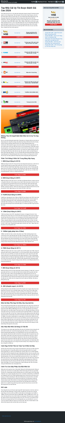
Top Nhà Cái (34, 1)
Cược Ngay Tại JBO (20, 299)
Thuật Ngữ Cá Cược (52, 1)
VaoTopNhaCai (37, 421)
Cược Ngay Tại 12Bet (20, 228)
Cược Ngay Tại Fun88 (20, 208)
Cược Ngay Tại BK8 (20, 283)
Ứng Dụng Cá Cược (42, 1)
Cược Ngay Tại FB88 (20, 264)
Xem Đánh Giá (17, 32)
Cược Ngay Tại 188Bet (20, 245)
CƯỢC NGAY (20, 37)
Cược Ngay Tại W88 (20, 174)
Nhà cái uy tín (4, 1)
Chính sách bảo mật (6, 416)
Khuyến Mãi (60, 1)
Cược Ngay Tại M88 (20, 191)
